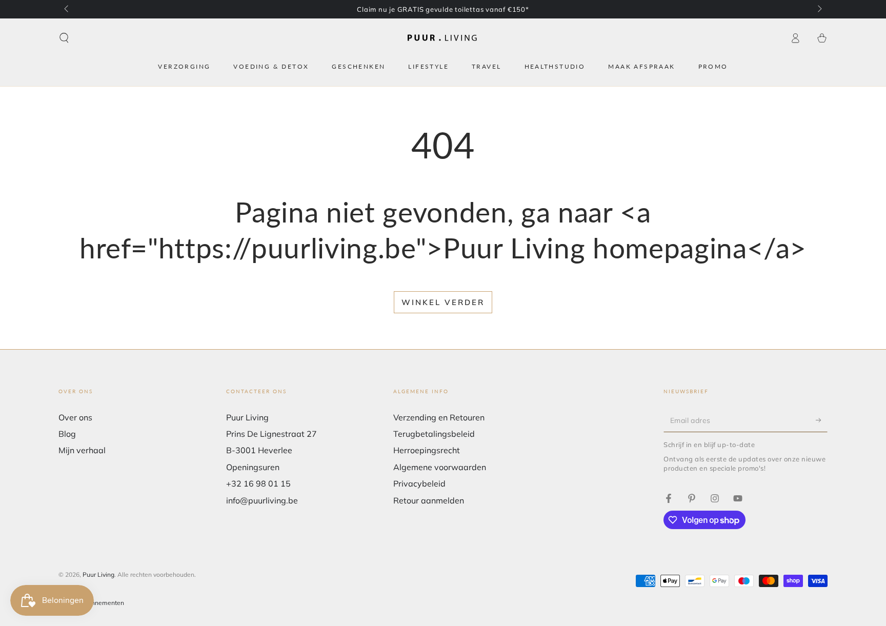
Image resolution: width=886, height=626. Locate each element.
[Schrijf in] (822, 420)
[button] (64, 38)
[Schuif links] (67, 9)
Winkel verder (443, 302)
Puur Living (98, 574)
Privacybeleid (419, 483)
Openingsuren (252, 467)
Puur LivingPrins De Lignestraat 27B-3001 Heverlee (271, 434)
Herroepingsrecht (426, 450)
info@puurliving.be (262, 500)
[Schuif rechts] (819, 9)
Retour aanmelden (428, 500)
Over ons (75, 417)
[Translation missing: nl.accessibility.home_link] (443, 38)
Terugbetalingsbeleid (434, 434)
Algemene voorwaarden (439, 467)
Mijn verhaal (82, 450)
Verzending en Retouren (439, 417)
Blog (67, 434)
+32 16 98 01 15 (258, 483)
